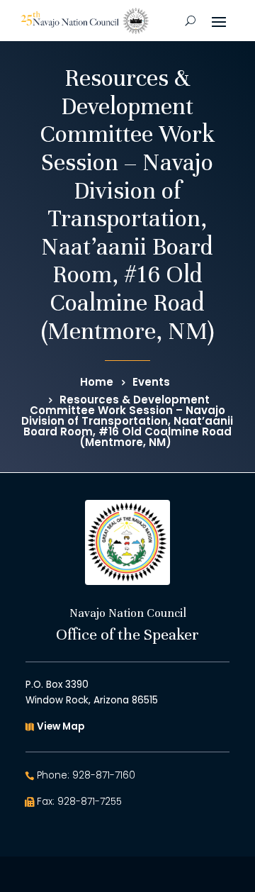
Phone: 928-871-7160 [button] (86, 775)
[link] (85, 21)
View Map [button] (60, 726)
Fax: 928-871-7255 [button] (79, 801)
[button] (219, 20)
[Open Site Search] (190, 20)
